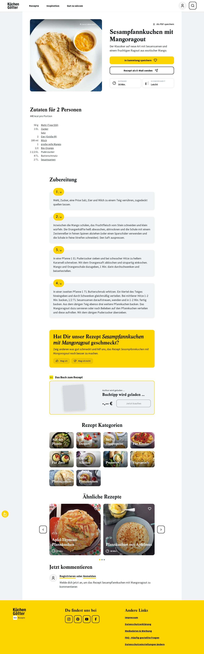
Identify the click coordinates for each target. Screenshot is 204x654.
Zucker (44, 128)
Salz (43, 132)
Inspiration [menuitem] (53, 5)
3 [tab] (104, 559)
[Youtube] (87, 619)
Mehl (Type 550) (49, 125)
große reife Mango (51, 144)
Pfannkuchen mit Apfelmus (129, 544)
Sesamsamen (48, 159)
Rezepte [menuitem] (34, 5)
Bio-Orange (47, 148)
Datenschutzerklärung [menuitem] (138, 624)
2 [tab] (102, 559)
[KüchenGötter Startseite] (13, 6)
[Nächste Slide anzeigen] (161, 529)
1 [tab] (99, 559)
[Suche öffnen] (193, 5)
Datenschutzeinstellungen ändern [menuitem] (145, 644)
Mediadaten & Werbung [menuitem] (138, 630)
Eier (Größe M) (49, 136)
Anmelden (89, 576)
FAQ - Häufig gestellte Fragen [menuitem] (142, 637)
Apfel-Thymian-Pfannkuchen (64, 542)
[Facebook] (95, 619)
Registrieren (68, 576)
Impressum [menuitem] (131, 617)
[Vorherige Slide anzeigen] (43, 529)
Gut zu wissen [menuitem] (75, 5)
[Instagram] (69, 619)
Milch (44, 140)
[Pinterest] (78, 619)
